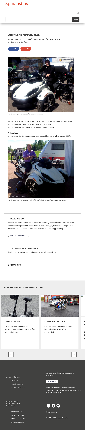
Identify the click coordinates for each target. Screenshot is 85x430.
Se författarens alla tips (18, 235)
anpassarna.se (33, 136)
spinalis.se (14, 381)
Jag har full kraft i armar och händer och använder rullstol (32, 252)
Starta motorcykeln (54, 321)
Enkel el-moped (12, 321)
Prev (11, 354)
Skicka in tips (52, 382)
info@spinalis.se (16, 412)
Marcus (21, 219)
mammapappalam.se (18, 387)
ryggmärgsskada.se (17, 384)
